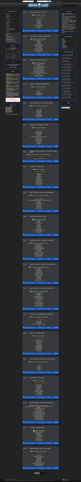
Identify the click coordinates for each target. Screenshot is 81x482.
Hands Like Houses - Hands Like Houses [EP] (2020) (42, 359)
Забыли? (53, 1)
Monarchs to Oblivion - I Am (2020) (38, 12)
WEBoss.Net (17, 100)
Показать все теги (13, 67)
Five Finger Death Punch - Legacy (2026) (67, 67)
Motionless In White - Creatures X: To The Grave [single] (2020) (43, 152)
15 (12, 54)
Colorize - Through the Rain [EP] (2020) (39, 84)
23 (14, 56)
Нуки (63, 39)
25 (19, 56)
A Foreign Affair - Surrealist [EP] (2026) (67, 55)
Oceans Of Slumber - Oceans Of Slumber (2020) (41, 402)
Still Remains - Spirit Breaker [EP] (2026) (67, 64)
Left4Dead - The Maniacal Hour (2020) (39, 124)
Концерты (8, 25)
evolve (63, 42)
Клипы (8, 23)
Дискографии (9, 22)
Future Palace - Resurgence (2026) (69, 21)
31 (16, 57)
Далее (45, 473)
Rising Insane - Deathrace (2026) (68, 24)
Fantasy (63, 44)
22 (12, 56)
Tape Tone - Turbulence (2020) (37, 333)
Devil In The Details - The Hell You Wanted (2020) (41, 192)
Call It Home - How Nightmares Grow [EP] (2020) (41, 314)
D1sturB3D (64, 46)
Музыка (8, 16)
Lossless (8, 20)
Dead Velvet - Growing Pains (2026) (67, 58)
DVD (7, 26)
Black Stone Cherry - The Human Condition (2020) (42, 288)
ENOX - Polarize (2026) (66, 19)
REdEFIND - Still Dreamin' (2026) (68, 27)
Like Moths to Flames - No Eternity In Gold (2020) (41, 240)
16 (14, 54)
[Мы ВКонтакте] (75, 480)
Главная (8, 13)
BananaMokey (49, 422)
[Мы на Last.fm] (72, 480)
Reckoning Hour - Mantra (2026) (68, 26)
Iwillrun (49, 54)
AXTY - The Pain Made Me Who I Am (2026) (68, 82)
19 (6, 56)
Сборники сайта (10, 28)
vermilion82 (49, 30)
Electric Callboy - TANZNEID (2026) (69, 20)
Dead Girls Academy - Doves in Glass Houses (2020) (42, 264)
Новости (8, 14)
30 (14, 57)
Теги (13, 61)
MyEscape (64, 45)
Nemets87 (64, 41)
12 (6, 54)
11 (19, 52)
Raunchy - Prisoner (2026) (67, 13)
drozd (63, 43)
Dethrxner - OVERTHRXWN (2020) (38, 60)
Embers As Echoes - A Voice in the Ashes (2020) (41, 102)
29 (12, 57)
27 (8, 57)
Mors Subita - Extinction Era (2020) (38, 216)
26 (6, 57)
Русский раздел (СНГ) (11, 29)
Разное (8, 31)
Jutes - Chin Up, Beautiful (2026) (68, 28)
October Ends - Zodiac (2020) (37, 166)
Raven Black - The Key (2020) (37, 377)
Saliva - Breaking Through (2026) (68, 16)
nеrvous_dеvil (65, 47)
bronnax (64, 40)
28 (10, 57)
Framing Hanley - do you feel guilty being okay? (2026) (69, 18)
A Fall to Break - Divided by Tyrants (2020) (40, 36)
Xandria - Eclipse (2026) (67, 25)
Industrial (8, 17)
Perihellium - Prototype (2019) (37, 427)
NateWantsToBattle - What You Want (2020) (40, 448)
